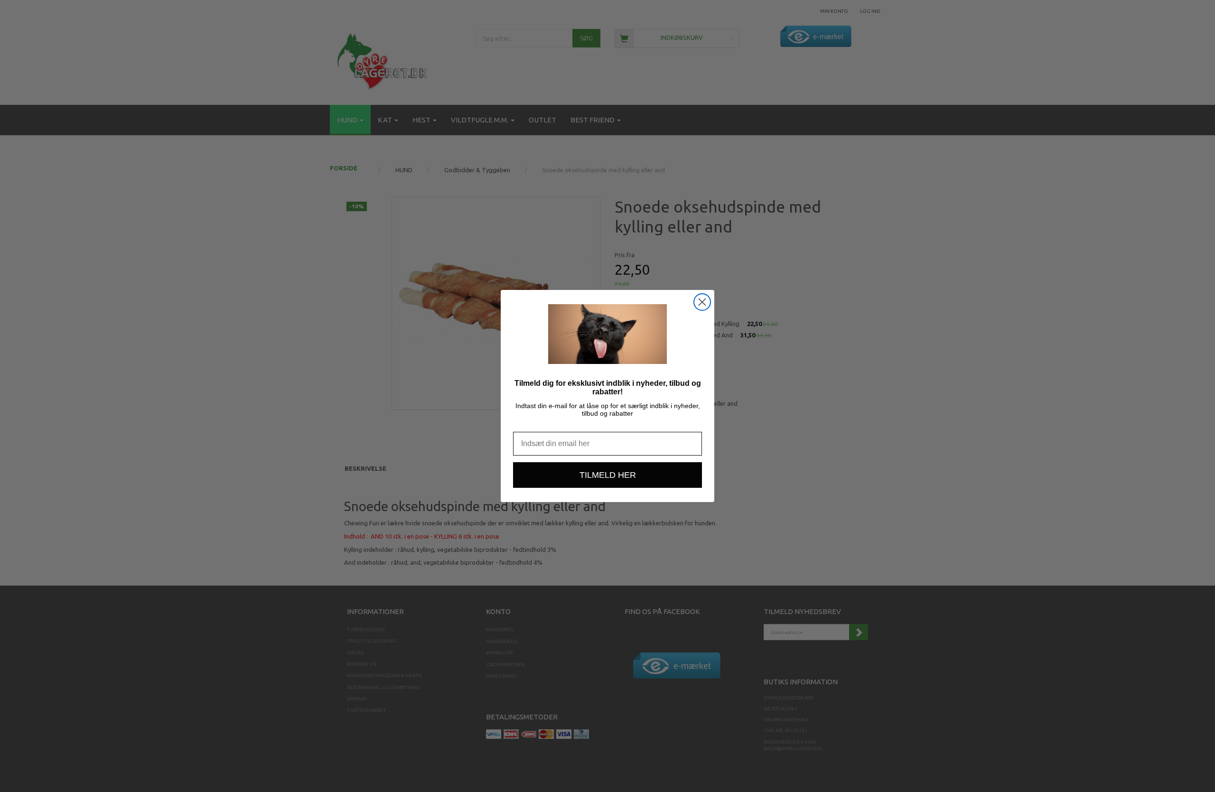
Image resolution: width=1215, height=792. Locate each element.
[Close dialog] (702, 302)
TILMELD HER (607, 475)
